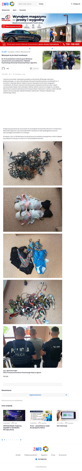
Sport (14, 10)
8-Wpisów (18, 51)
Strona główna (11, 51)
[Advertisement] (32, 110)
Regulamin (44, 455)
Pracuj (53, 455)
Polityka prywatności (30, 455)
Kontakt (18, 455)
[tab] (4, 439)
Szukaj (41, 4)
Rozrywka (23, 10)
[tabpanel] (41, 29)
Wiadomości (6, 10)
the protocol (62, 455)
